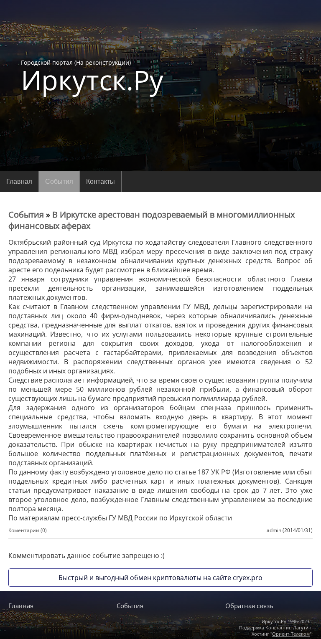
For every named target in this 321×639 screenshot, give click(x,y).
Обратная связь (249, 605)
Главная (19, 181)
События (59, 181)
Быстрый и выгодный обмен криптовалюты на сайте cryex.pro (160, 577)
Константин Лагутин (288, 627)
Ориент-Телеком (291, 634)
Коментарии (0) (27, 530)
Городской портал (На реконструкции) (92, 76)
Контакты (100, 181)
